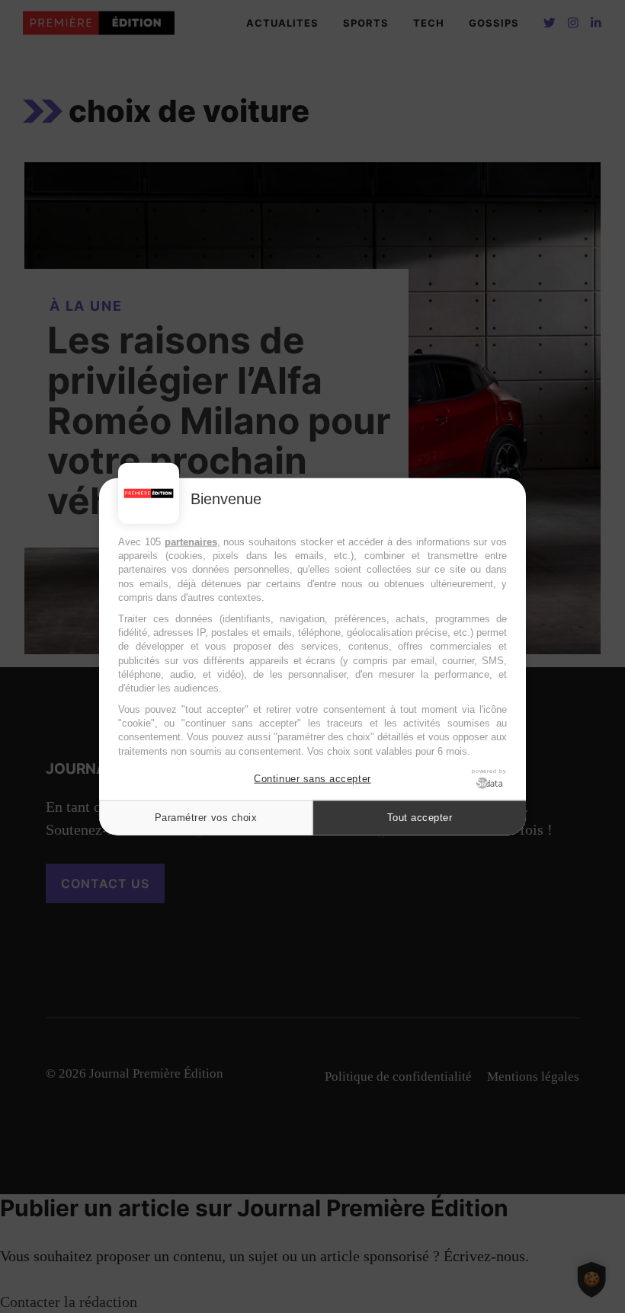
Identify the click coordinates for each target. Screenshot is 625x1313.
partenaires (191, 542)
